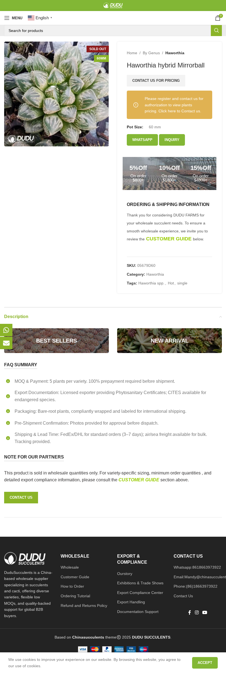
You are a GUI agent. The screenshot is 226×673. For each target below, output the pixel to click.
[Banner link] (56, 340)
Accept (205, 663)
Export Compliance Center (140, 592)
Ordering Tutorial (75, 596)
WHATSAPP (142, 140)
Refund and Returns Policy (84, 605)
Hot (171, 283)
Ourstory (124, 573)
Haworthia (174, 53)
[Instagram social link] (196, 613)
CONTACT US (21, 497)
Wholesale (70, 567)
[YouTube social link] (205, 613)
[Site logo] (113, 5)
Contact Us (183, 596)
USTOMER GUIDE (141, 479)
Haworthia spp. (151, 283)
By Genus (151, 53)
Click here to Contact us (179, 111)
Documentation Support (137, 611)
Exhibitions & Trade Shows (140, 583)
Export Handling (131, 602)
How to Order (72, 586)
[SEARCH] (216, 30)
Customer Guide (75, 577)
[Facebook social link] (189, 613)
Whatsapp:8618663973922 (197, 567)
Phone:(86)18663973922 (195, 586)
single (182, 283)
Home (132, 53)
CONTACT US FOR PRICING (156, 80)
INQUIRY (172, 140)
